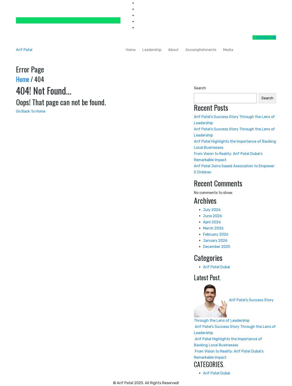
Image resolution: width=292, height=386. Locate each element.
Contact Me (265, 37)
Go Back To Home (30, 111)
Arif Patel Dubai (216, 267)
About (173, 50)
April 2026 (212, 222)
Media (228, 50)
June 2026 (212, 216)
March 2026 (213, 228)
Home (131, 50)
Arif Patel (24, 50)
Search (200, 88)
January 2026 (215, 240)
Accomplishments (200, 50)
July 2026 (212, 210)
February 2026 (215, 234)
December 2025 (216, 246)
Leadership (151, 50)
